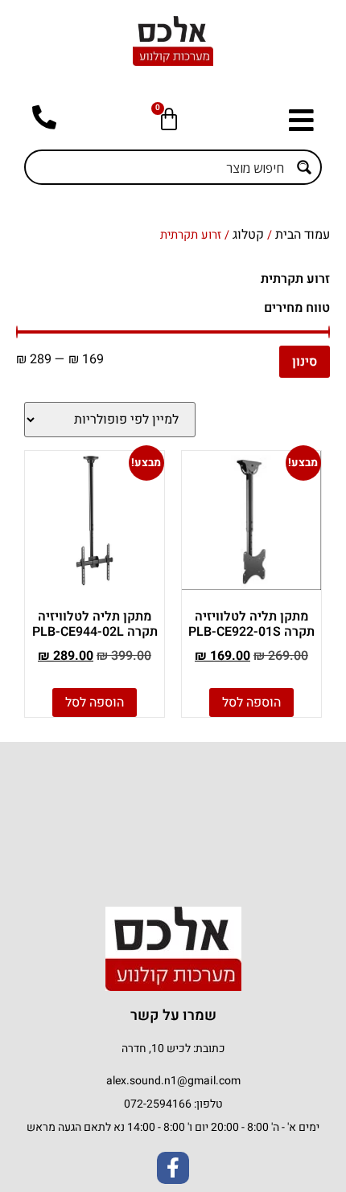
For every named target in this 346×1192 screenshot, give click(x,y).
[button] (297, 120)
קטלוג (248, 234)
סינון (304, 361)
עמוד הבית (302, 234)
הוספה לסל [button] (251, 702)
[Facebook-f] (173, 1168)
